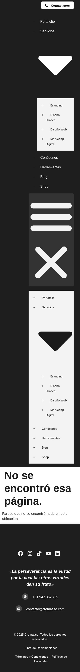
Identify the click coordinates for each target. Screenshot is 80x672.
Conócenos (49, 157)
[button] (51, 239)
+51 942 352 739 (45, 597)
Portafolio (47, 21)
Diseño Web (58, 129)
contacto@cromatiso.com (45, 609)
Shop (44, 186)
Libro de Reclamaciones (41, 648)
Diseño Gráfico (53, 117)
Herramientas (50, 167)
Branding (56, 105)
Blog (43, 177)
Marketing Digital (55, 141)
